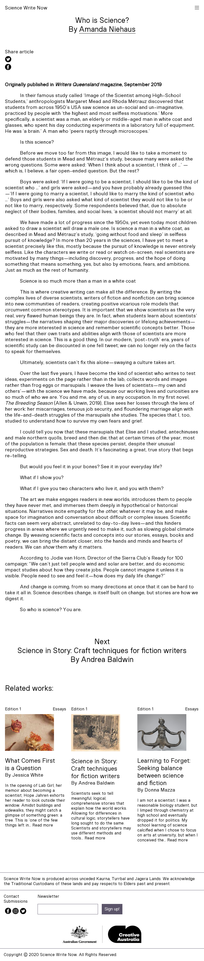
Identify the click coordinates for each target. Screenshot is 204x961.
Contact (11, 896)
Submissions (16, 901)
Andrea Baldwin (96, 783)
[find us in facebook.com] (8, 913)
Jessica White (27, 775)
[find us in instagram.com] (16, 913)
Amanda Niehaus (107, 29)
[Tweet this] (102, 60)
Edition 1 (13, 709)
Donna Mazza (160, 790)
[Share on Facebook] (102, 68)
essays (59, 709)
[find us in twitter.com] (23, 913)
